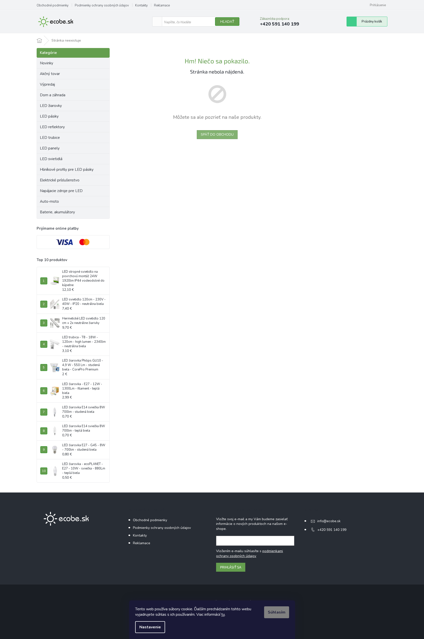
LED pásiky (49, 116)
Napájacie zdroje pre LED (61, 190)
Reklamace (162, 5)
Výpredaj (47, 84)
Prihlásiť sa (230, 567)
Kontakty (141, 5)
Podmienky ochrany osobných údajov (102, 5)
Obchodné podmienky (53, 5)
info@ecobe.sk (329, 521)
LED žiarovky (51, 105)
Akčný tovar (50, 73)
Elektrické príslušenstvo (59, 180)
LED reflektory (52, 126)
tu (223, 614)
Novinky (46, 63)
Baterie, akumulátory (57, 212)
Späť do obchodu (217, 134)
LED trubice (50, 137)
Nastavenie (150, 627)
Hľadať (227, 21)
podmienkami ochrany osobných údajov (249, 553)
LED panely (50, 148)
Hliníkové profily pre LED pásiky (67, 169)
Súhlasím (276, 612)
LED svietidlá (51, 158)
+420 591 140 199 (331, 529)
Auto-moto (49, 201)
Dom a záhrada (52, 95)
